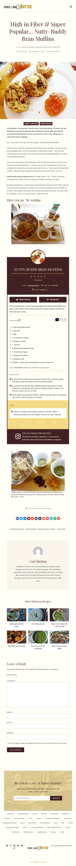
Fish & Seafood (45, 823)
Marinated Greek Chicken (16, 646)
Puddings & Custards (10, 823)
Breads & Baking (36, 47)
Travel (62, 832)
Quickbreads (54, 814)
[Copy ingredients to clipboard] (19, 320)
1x (57, 320)
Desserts (7, 818)
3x (65, 320)
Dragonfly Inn (37, 508)
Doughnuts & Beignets (53, 818)
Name (9, 712)
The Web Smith (42, 862)
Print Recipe (46, 124)
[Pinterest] (18, 845)
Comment (11, 681)
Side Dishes (15, 832)
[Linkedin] (14, 845)
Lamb (55, 823)
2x (61, 320)
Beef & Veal (32, 823)
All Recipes (23, 47)
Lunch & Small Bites (37, 827)
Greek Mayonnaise (38, 624)
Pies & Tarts (67, 818)
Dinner (22, 823)
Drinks (25, 827)
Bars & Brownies (19, 818)
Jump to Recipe (31, 124)
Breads (35, 814)
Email (9, 723)
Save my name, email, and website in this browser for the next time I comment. (38, 743)
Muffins (56, 47)
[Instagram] (10, 845)
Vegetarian (47, 508)
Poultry (70, 823)
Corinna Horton (33, 285)
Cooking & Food (28, 832)
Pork (62, 823)
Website (10, 733)
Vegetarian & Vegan (12, 827)
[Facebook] (7, 845)
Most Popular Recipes (54, 827)
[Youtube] (21, 845)
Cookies (39, 818)
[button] (17, 518)
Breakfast (48, 47)
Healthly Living (41, 832)
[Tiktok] (14, 848)
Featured (53, 832)
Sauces (67, 827)
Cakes (31, 818)
